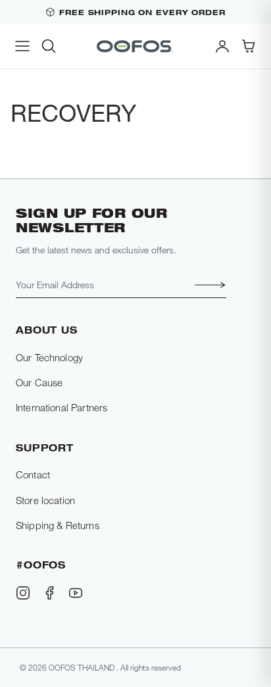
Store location (45, 500)
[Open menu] (22, 46)
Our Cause (39, 382)
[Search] (49, 46)
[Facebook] (49, 593)
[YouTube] (75, 593)
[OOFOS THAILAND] (135, 46)
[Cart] (248, 46)
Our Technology (49, 357)
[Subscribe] (206, 285)
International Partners (61, 407)
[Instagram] (23, 593)
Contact (33, 474)
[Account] (222, 46)
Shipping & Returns (57, 525)
